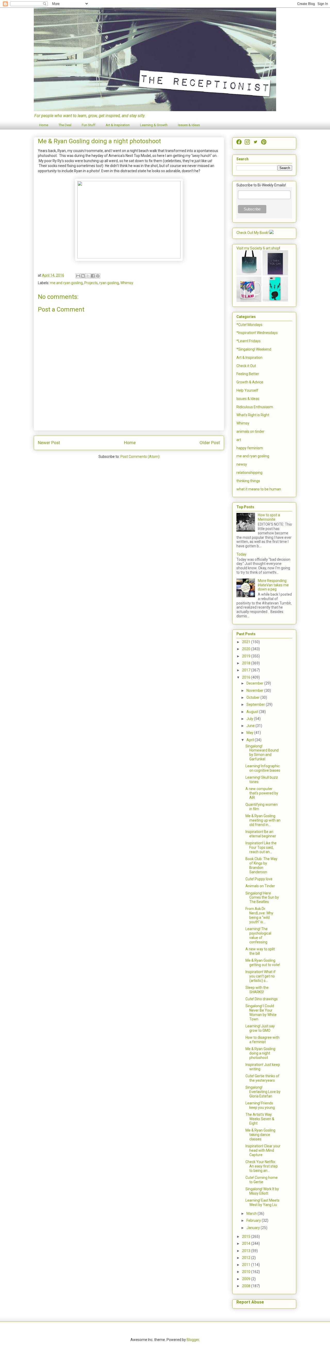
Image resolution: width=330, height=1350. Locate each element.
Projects (91, 283)
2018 (246, 663)
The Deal (65, 125)
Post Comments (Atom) (140, 456)
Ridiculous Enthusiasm (254, 407)
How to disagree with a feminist (262, 1039)
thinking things (248, 481)
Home (43, 125)
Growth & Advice (249, 382)
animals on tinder (250, 431)
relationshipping (249, 473)
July (250, 719)
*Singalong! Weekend (253, 349)
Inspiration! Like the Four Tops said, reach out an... (261, 847)
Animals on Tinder (260, 886)
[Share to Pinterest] (97, 275)
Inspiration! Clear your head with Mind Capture (262, 1150)
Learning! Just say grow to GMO (260, 1028)
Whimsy (126, 283)
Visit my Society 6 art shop (257, 248)
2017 (246, 670)
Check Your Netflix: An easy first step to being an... (261, 1166)
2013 (246, 1251)
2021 (246, 642)
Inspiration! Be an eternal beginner (260, 834)
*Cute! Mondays (249, 325)
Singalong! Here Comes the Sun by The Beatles (262, 897)
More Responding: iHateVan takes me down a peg (273, 585)
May (250, 733)
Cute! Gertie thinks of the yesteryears (262, 1078)
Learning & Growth (154, 125)
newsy (241, 464)
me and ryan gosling (66, 283)
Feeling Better (247, 374)
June (250, 726)
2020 (246, 649)
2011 (246, 1265)
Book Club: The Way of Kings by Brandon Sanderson (261, 865)
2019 (246, 656)
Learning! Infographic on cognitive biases (262, 768)
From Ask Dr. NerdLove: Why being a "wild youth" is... (259, 915)
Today (241, 554)
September (256, 704)
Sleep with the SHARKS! (257, 989)
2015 (246, 1236)
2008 (246, 1286)
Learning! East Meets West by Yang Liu (262, 1202)
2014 (246, 1243)
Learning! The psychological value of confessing (258, 935)
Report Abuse (250, 1302)
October (253, 697)
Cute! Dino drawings (261, 999)
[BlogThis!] (83, 275)
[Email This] (78, 275)
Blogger (193, 1340)
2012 (246, 1258)
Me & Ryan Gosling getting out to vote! (262, 962)
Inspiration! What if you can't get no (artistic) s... (260, 976)
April (250, 740)
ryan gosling (109, 283)
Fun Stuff (88, 125)
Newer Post (49, 442)
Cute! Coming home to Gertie (261, 1179)
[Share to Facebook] (92, 275)
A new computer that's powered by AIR (261, 793)
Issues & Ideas (189, 125)
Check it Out (246, 366)
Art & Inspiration (118, 125)
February (254, 1220)
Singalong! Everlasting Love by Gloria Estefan (262, 1091)
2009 (246, 1279)
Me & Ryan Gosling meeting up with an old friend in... (262, 820)
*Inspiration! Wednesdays (257, 333)
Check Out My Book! (252, 233)
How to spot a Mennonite (269, 517)
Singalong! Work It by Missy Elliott (262, 1191)
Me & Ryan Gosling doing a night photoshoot (260, 1053)
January (253, 1228)
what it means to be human (258, 489)
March (252, 1213)
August (252, 712)
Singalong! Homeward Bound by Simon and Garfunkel (262, 752)
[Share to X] (87, 275)
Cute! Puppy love (259, 879)
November (255, 690)
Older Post (210, 442)
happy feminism (249, 448)
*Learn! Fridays (248, 341)
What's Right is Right (252, 415)
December (255, 683)
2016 (246, 677)
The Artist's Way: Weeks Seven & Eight (259, 1118)
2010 (246, 1272)
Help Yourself (247, 390)
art (238, 440)
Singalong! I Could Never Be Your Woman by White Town (261, 1012)
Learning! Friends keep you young (260, 1105)
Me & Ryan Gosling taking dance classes (260, 1134)
